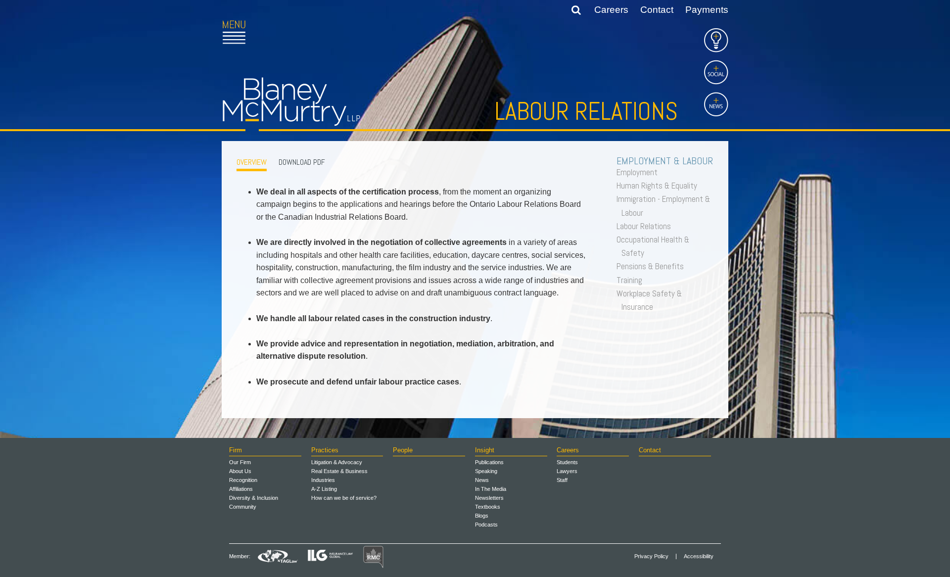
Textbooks (487, 507)
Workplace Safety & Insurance (651, 300)
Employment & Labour (667, 161)
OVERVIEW (252, 162)
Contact (656, 9)
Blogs (481, 516)
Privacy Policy (651, 556)
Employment (639, 172)
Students (567, 462)
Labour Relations (646, 226)
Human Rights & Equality (659, 185)
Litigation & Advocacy (336, 462)
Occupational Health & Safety (655, 246)
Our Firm (240, 462)
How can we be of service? (344, 498)
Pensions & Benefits (652, 266)
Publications (489, 462)
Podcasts (486, 525)
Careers (611, 9)
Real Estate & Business (339, 471)
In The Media (490, 489)
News (482, 480)
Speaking (486, 471)
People (403, 450)
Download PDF (302, 162)
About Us (240, 471)
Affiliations (241, 489)
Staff (562, 480)
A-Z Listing (324, 489)
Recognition (243, 480)
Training (631, 280)
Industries (323, 480)
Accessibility (698, 556)
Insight (484, 450)
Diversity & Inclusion (253, 498)
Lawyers (567, 471)
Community (242, 507)
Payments (706, 9)
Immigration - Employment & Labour (665, 205)
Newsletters (489, 498)
